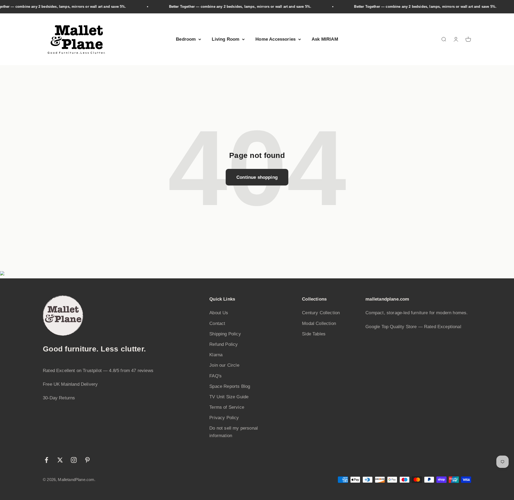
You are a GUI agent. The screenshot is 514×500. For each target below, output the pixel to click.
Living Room (225, 39)
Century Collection (321, 312)
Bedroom (186, 39)
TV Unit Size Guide (228, 396)
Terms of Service (226, 407)
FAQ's (215, 375)
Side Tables (314, 333)
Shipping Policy (225, 333)
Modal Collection (319, 323)
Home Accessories (275, 39)
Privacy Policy (224, 417)
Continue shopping (257, 177)
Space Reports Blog (229, 386)
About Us (218, 312)
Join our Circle (224, 365)
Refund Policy (223, 344)
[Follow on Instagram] (73, 460)
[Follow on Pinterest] (87, 460)
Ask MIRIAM (325, 39)
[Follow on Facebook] (46, 460)
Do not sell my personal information (233, 432)
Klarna (215, 354)
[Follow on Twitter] (60, 460)
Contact (217, 323)
